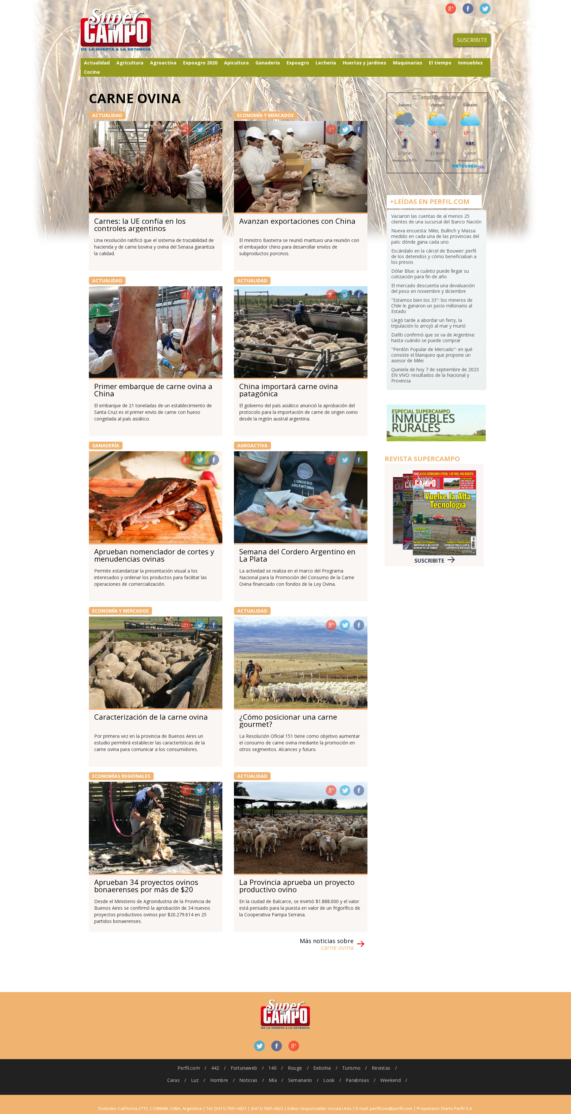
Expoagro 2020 (200, 63)
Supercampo (129, 29)
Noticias (248, 1080)
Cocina (92, 72)
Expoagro (297, 63)
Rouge (295, 1068)
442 (215, 1068)
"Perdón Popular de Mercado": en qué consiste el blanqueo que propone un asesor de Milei (432, 355)
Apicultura (236, 63)
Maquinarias (407, 63)
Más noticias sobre (327, 944)
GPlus (186, 129)
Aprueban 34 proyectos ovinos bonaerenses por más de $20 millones (146, 889)
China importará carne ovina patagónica (288, 389)
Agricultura (129, 63)
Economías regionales (121, 776)
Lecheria (326, 63)
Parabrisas (357, 1080)
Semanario (300, 1080)
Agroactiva (163, 63)
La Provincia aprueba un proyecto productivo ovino (297, 885)
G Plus (450, 8)
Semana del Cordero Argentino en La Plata (297, 555)
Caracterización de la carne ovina (151, 717)
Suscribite (472, 40)
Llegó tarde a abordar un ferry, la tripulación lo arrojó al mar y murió (428, 323)
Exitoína (322, 1068)
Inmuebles (470, 63)
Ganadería (267, 63)
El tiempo (440, 63)
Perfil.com (188, 1068)
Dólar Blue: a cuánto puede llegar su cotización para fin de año (430, 274)
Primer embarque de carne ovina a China (153, 389)
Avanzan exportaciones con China (297, 221)
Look (328, 1080)
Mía (273, 1080)
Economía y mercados (265, 115)
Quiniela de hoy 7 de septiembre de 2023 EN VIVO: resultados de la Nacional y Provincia (435, 375)
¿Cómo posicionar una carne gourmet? (288, 720)
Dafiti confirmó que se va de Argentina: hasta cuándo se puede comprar (433, 337)
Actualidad (97, 63)
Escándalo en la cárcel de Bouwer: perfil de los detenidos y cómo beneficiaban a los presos (433, 256)
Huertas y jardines (364, 63)
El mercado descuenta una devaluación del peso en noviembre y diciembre (433, 288)
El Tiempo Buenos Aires (437, 96)
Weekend (390, 1080)
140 (272, 1068)
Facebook (468, 8)
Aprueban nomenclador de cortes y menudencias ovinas (154, 555)
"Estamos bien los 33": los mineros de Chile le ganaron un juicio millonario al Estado (432, 305)
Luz (195, 1080)
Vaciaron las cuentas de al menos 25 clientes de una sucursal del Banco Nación (436, 219)
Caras (173, 1080)
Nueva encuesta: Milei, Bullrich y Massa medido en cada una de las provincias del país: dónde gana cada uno (435, 236)
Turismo (351, 1068)
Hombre (219, 1080)
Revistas (381, 1068)
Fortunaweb (244, 1068)
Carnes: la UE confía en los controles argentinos (140, 224)
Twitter (485, 8)
